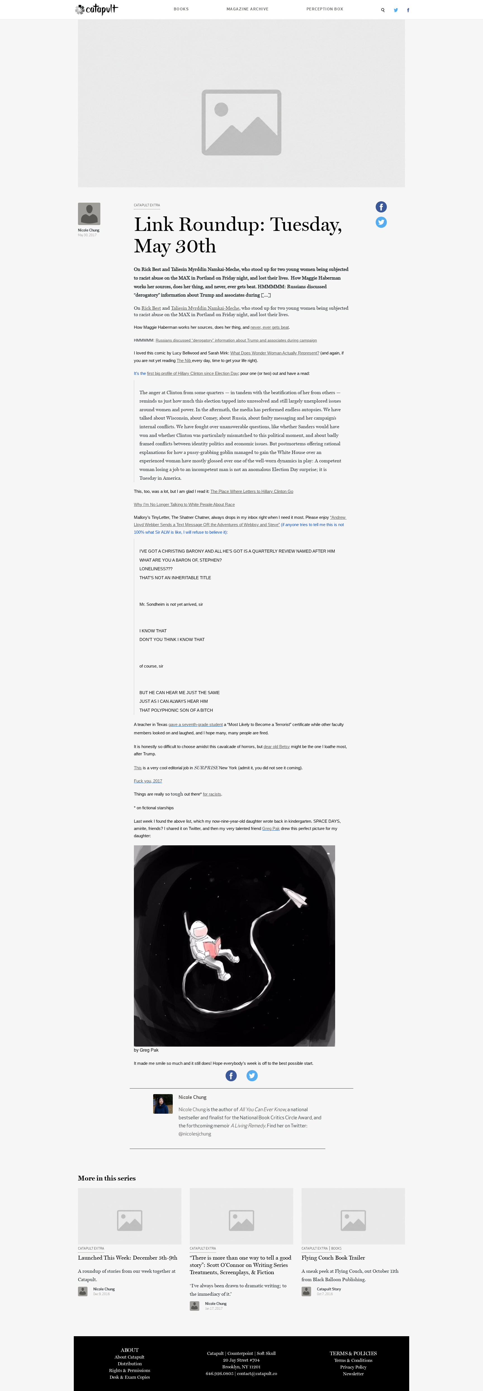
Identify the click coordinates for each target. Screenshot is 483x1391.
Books (181, 9)
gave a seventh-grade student (196, 724)
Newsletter (353, 1373)
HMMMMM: (145, 340)
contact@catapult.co (257, 1373)
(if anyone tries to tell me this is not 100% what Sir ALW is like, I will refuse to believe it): (240, 524)
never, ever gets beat (269, 327)
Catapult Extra (147, 205)
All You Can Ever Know (262, 1110)
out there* (193, 794)
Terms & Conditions (353, 1360)
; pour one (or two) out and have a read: (274, 373)
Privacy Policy (353, 1367)
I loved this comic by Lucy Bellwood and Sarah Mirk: (226, 353)
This (138, 768)
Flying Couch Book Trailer (333, 1257)
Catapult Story (329, 1289)
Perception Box (325, 9)
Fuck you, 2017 (148, 781)
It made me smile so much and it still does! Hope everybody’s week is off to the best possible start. (224, 1063)
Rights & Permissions (129, 1370)
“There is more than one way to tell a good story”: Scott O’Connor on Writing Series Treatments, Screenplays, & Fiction (240, 1265)
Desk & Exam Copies (130, 1377)
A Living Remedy (248, 1126)
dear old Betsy (277, 746)
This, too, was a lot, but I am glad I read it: (213, 491)
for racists (212, 794)
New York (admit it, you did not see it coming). (260, 768)
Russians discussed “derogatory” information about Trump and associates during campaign (236, 340)
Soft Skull (266, 1353)
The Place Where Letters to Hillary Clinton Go (251, 491)
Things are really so (152, 794)
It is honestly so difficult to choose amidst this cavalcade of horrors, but (199, 746)
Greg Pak (271, 828)
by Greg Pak (146, 1050)
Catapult (215, 1353)
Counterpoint (240, 1353)
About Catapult (130, 1357)
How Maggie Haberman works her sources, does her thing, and (192, 327)
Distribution (130, 1363)
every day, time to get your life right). (225, 360)
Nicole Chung (88, 230)
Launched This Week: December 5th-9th (127, 1257)
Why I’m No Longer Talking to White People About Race (184, 504)
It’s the (186, 373)
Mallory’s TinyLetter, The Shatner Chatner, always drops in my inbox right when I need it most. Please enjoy (231, 517)
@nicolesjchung (195, 1134)
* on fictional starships (154, 808)
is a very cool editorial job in (168, 768)
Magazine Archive (248, 9)
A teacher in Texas (151, 724)
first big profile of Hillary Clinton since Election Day (192, 373)
